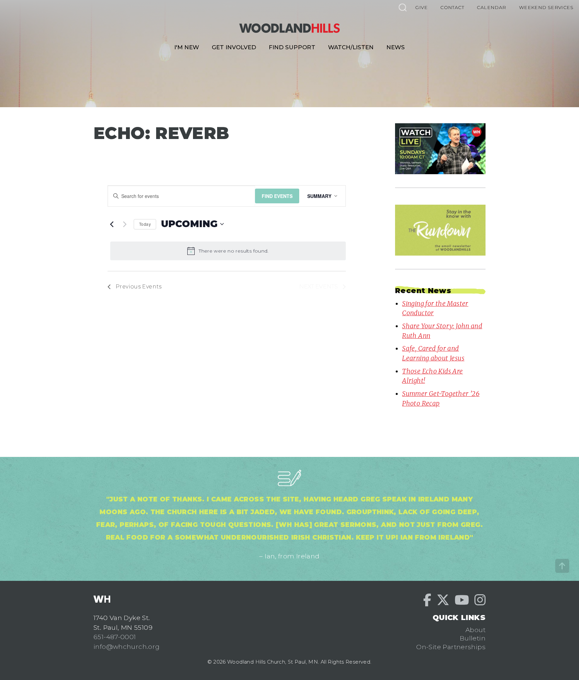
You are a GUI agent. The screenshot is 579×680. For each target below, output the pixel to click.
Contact (452, 7)
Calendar (491, 7)
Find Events (277, 196)
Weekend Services (546, 7)
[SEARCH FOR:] (402, 7)
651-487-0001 (114, 637)
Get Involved (234, 47)
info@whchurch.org (126, 646)
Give (421, 7)
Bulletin (473, 638)
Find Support (292, 47)
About (475, 630)
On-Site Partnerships (451, 647)
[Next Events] (125, 224)
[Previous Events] (112, 224)
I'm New (186, 47)
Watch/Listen (351, 47)
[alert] (228, 251)
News (395, 47)
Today (145, 224)
